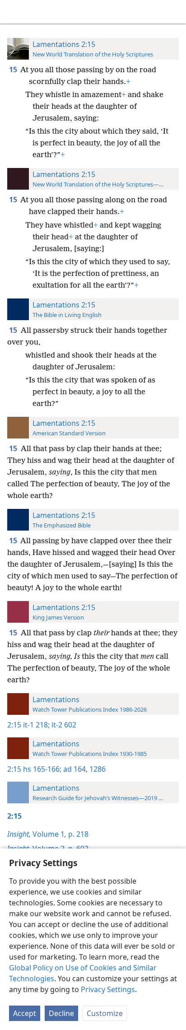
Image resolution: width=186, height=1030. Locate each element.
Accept (24, 1013)
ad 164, (74, 769)
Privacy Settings (108, 989)
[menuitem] (13, 12)
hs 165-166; (42, 769)
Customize (105, 1013)
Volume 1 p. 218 (47, 834)
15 (14, 70)
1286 (97, 769)
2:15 (14, 725)
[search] (174, 12)
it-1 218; (36, 725)
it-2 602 (63, 725)
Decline (61, 1013)
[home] (13, 12)
